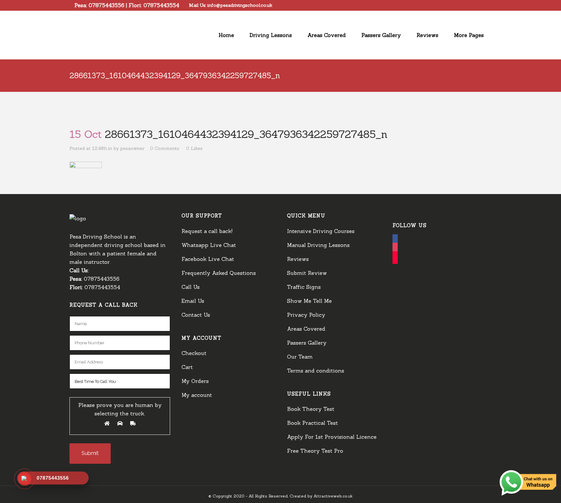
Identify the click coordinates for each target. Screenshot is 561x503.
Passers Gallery (307, 342)
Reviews (298, 259)
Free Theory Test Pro (315, 451)
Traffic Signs (304, 287)
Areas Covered (306, 328)
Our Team (300, 356)
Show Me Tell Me (309, 301)
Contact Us (195, 315)
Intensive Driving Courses (321, 231)
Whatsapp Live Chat (208, 245)
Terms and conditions (315, 370)
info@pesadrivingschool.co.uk (239, 5)
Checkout (193, 353)
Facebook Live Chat (207, 259)
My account (196, 395)
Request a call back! (206, 231)
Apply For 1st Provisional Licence (332, 437)
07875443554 (161, 5)
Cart (187, 367)
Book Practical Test (312, 423)
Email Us (192, 301)
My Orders (195, 381)
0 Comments (164, 148)
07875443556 (106, 5)
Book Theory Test (310, 409)
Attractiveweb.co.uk (333, 496)
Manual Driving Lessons (318, 245)
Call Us (190, 287)
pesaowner (132, 148)
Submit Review (307, 273)
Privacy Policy (306, 315)
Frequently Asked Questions (218, 273)
